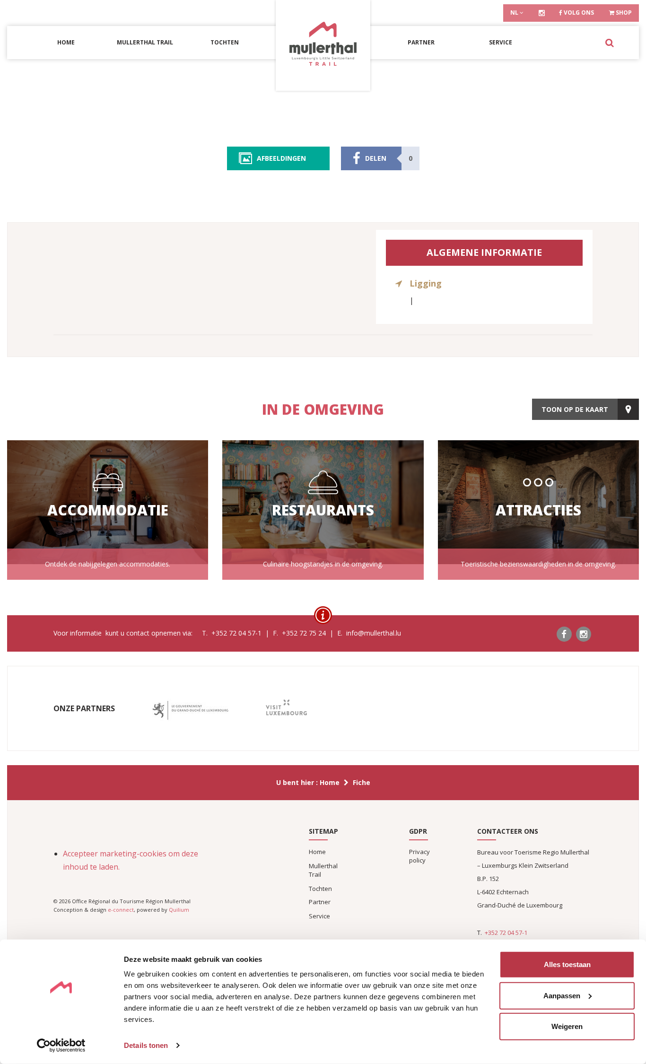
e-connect (121, 909)
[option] (190, 710)
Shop (623, 13)
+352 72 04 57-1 (506, 932)
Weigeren (567, 1026)
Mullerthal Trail (145, 42)
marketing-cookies (133, 853)
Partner (421, 42)
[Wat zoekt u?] (609, 42)
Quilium (179, 909)
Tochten (224, 42)
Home (66, 42)
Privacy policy (419, 855)
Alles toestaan (567, 964)
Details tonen (146, 1045)
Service (500, 42)
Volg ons (578, 13)
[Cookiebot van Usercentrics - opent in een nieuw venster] (61, 1045)
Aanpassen (561, 995)
